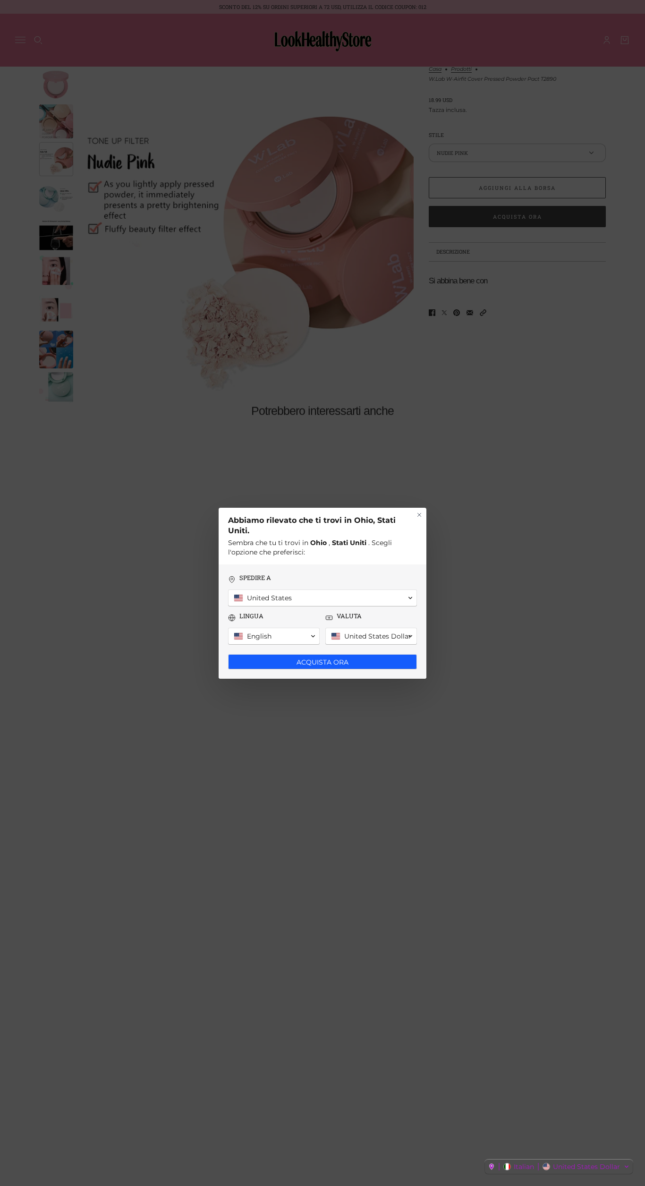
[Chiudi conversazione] (419, 515)
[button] (558, 1166)
